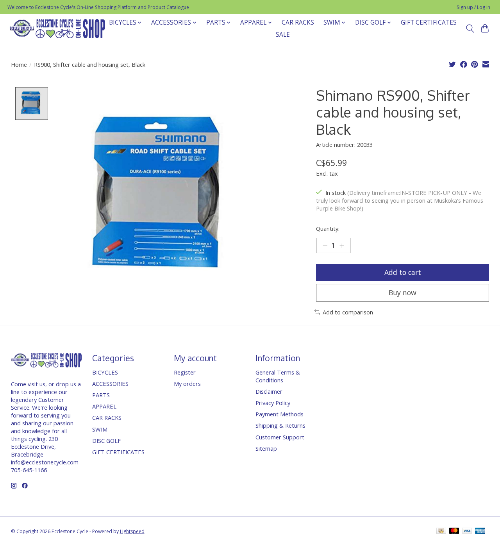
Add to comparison (348, 312)
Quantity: (327, 228)
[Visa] (467, 531)
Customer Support (279, 437)
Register (185, 372)
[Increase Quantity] (341, 245)
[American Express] (480, 531)
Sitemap (266, 448)
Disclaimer (268, 391)
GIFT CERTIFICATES (429, 22)
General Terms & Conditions (277, 376)
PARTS (101, 395)
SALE (283, 34)
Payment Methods (279, 414)
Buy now (402, 292)
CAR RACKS (298, 22)
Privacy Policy (272, 403)
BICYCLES (105, 372)
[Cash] (441, 531)
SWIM (99, 429)
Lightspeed (132, 531)
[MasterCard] (454, 531)
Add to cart (402, 272)
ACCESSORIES (110, 383)
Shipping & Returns (280, 425)
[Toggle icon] (469, 28)
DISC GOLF (106, 440)
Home (19, 64)
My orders (187, 383)
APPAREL (104, 406)
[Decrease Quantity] (325, 245)
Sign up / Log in (473, 7)
